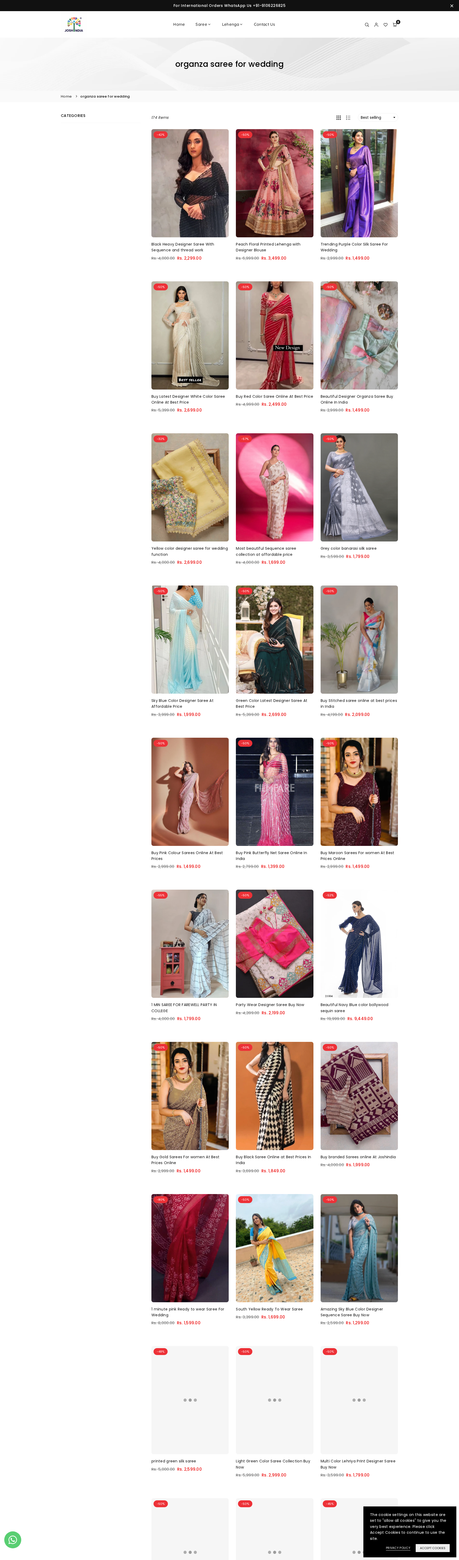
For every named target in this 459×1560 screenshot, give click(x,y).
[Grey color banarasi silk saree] (359, 487)
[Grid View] (338, 117)
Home (179, 24)
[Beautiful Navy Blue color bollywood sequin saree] (359, 944)
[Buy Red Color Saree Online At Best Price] (274, 335)
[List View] (348, 117)
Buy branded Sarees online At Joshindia (358, 1157)
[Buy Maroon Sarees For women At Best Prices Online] (359, 792)
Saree (201, 24)
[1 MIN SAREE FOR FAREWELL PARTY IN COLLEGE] (190, 944)
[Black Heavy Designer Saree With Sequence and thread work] (190, 183)
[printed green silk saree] (190, 1400)
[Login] (376, 24)
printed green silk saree (173, 1461)
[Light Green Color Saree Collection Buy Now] (274, 1400)
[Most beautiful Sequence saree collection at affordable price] (274, 487)
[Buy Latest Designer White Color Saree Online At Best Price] (190, 335)
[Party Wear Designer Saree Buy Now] (274, 944)
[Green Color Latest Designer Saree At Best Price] (274, 639)
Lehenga (230, 24)
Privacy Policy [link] (398, 1548)
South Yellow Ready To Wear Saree (269, 1309)
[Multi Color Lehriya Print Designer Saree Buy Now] (359, 1400)
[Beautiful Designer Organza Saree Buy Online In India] (359, 335)
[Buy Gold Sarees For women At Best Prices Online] (190, 1096)
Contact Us (264, 24)
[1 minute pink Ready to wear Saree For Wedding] (190, 1248)
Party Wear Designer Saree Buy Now (270, 1004)
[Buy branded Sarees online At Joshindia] (359, 1096)
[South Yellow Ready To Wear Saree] (274, 1248)
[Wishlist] (385, 24)
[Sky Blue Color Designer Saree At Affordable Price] (190, 639)
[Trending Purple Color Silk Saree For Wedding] (359, 183)
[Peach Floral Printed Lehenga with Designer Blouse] (274, 183)
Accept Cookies (432, 1548)
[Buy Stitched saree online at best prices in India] (359, 639)
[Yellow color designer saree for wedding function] (190, 487)
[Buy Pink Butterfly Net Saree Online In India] (274, 792)
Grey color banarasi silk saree (349, 548)
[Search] (367, 24)
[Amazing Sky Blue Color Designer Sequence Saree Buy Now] (359, 1248)
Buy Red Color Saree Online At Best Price (274, 396)
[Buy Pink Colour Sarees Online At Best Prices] (190, 792)
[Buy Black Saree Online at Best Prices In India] (274, 1096)
